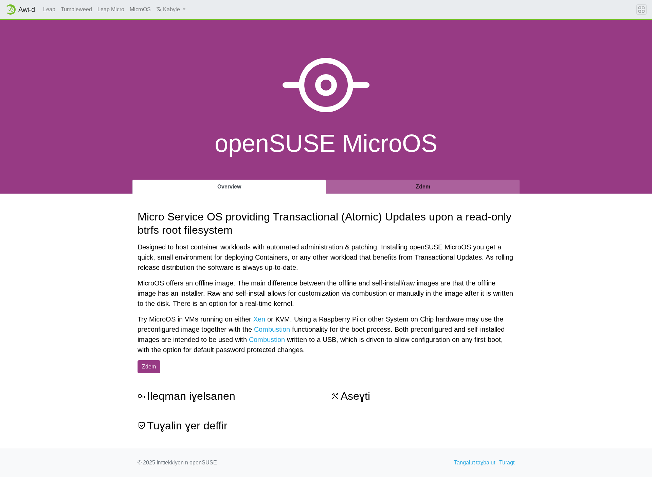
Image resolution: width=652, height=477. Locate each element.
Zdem (149, 366)
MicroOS (140, 9)
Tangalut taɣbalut (474, 462)
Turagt (506, 462)
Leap (49, 9)
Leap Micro (110, 9)
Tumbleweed (76, 9)
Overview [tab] (229, 187)
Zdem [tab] (423, 187)
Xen (259, 319)
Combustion (272, 329)
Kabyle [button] (171, 9)
